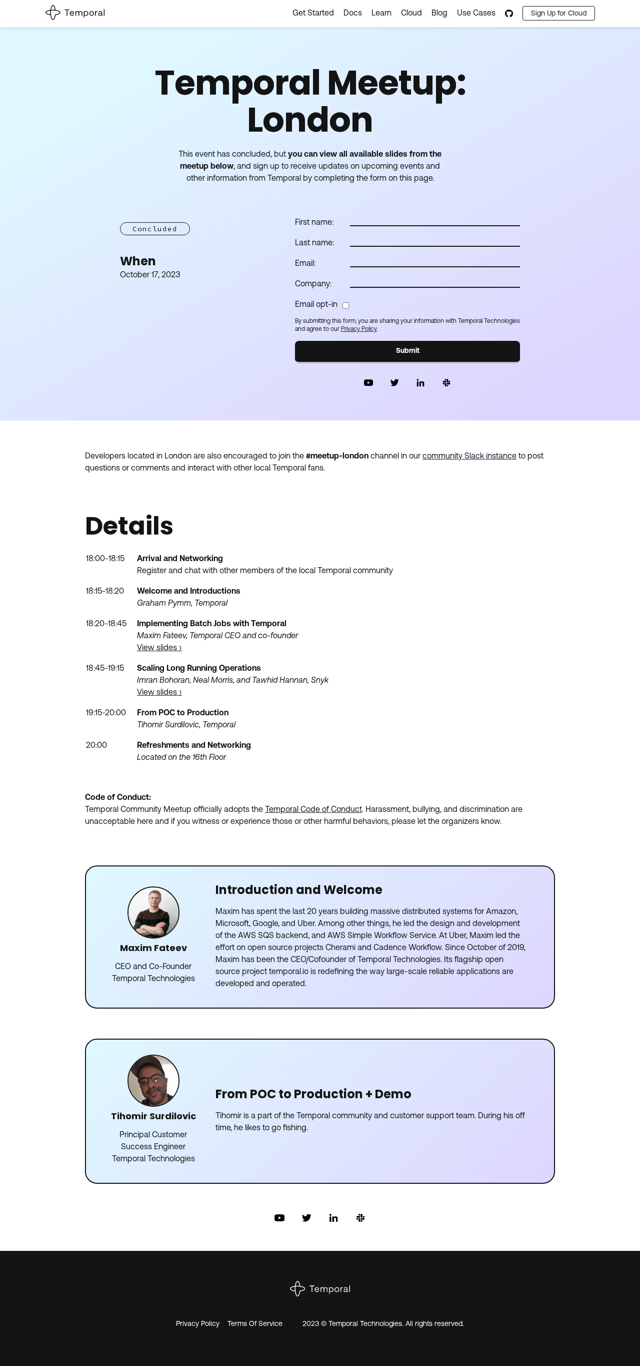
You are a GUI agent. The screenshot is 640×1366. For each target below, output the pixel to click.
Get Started (313, 14)
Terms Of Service (255, 1324)
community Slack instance (469, 456)
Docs (353, 14)
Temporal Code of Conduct (313, 810)
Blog (440, 14)
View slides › (159, 648)
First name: (314, 223)
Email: (305, 264)
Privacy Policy (359, 329)
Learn (382, 14)
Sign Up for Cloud (558, 14)
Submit (408, 351)
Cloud (411, 14)
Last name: (314, 243)
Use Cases (476, 14)
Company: (313, 284)
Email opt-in (316, 305)
